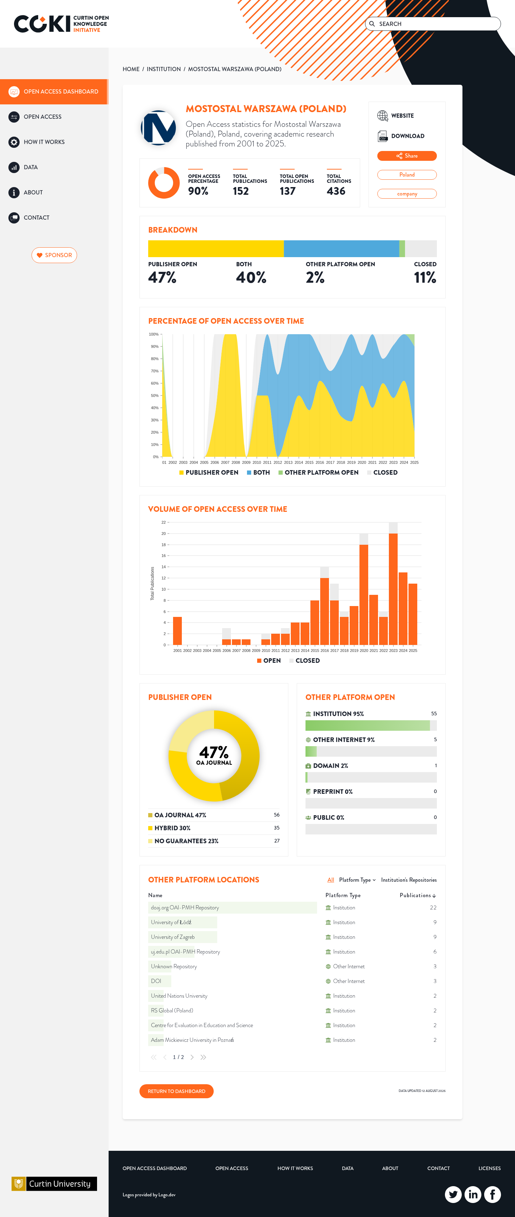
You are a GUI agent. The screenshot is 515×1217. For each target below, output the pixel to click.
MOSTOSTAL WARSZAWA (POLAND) (234, 69)
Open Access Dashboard (155, 1168)
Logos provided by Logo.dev (149, 1194)
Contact (438, 1168)
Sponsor (58, 255)
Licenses (490, 1168)
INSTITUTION (164, 69)
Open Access (231, 1168)
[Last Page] (203, 1057)
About (390, 1168)
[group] (54, 91)
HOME (131, 69)
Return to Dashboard (176, 1091)
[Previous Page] (165, 1057)
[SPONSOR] (54, 246)
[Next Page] (192, 1057)
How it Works (295, 1168)
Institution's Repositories (409, 880)
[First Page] (153, 1057)
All (331, 880)
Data (347, 1168)
